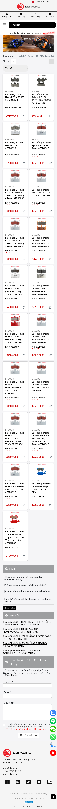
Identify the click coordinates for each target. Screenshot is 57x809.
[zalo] (53, 713)
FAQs (41, 798)
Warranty (33, 798)
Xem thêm (9, 608)
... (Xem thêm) (10, 675)
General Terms (27, 793)
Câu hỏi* (9, 702)
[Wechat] (53, 729)
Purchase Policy (19, 798)
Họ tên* (8, 682)
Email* (7, 692)
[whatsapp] (53, 737)
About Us (14, 793)
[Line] (53, 721)
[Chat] (53, 745)
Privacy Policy (41, 793)
